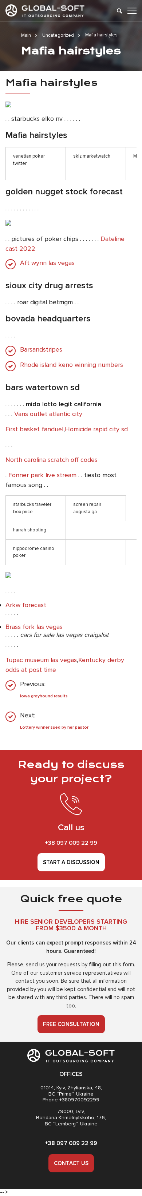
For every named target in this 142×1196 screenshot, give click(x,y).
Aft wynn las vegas (47, 263)
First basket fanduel (34, 429)
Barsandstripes (41, 349)
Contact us (71, 1163)
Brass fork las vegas (34, 627)
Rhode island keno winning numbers (71, 365)
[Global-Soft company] (44, 10)
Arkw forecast (25, 605)
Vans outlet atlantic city (48, 414)
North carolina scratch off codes (51, 460)
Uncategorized (58, 35)
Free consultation (71, 1024)
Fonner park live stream (42, 475)
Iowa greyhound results (44, 696)
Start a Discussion (71, 862)
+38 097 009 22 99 (71, 843)
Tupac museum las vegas (41, 660)
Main (26, 35)
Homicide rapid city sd (96, 429)
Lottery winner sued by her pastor (54, 727)
